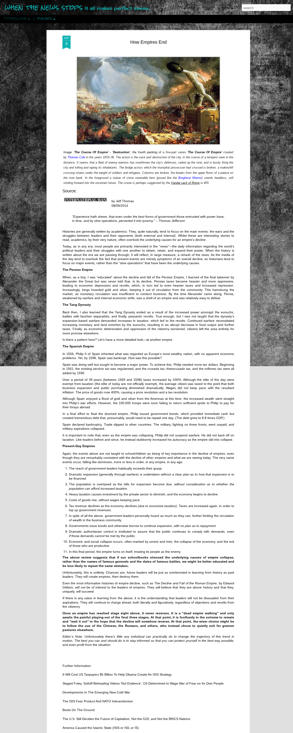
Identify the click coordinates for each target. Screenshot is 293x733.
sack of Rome (190, 183)
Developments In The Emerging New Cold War (96, 692)
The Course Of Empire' (205, 152)
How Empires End (148, 42)
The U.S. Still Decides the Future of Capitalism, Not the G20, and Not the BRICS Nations (126, 719)
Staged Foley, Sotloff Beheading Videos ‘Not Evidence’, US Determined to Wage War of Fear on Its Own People (143, 683)
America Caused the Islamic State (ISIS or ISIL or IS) (100, 728)
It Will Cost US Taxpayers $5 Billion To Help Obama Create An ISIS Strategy (117, 674)
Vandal (175, 183)
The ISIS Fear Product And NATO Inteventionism (97, 701)
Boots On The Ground (78, 710)
